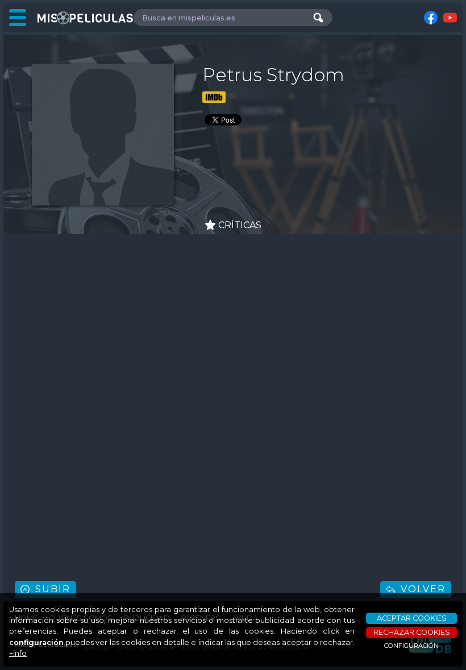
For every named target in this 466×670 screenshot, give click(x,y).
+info (18, 653)
